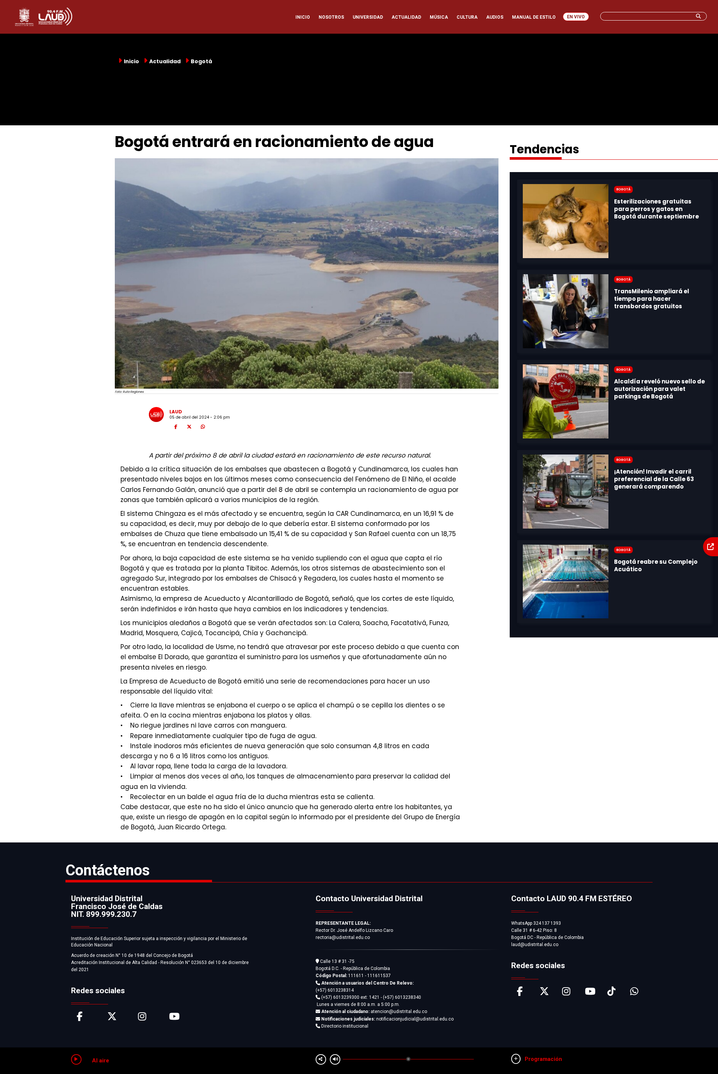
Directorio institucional (344, 1026)
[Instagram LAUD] (566, 993)
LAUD (175, 412)
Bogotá (201, 61)
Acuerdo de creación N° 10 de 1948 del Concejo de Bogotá (132, 955)
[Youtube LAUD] (590, 993)
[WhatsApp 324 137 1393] (634, 993)
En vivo (576, 16)
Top (698, 1053)
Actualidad (165, 61)
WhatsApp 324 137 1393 (536, 923)
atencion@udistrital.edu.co (374, 1011)
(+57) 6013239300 (340, 997)
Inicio (131, 61)
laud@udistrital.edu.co (534, 944)
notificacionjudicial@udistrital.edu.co (387, 1019)
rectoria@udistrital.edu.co (343, 937)
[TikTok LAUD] (611, 993)
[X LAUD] (544, 993)
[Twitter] (189, 428)
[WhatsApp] (202, 428)
